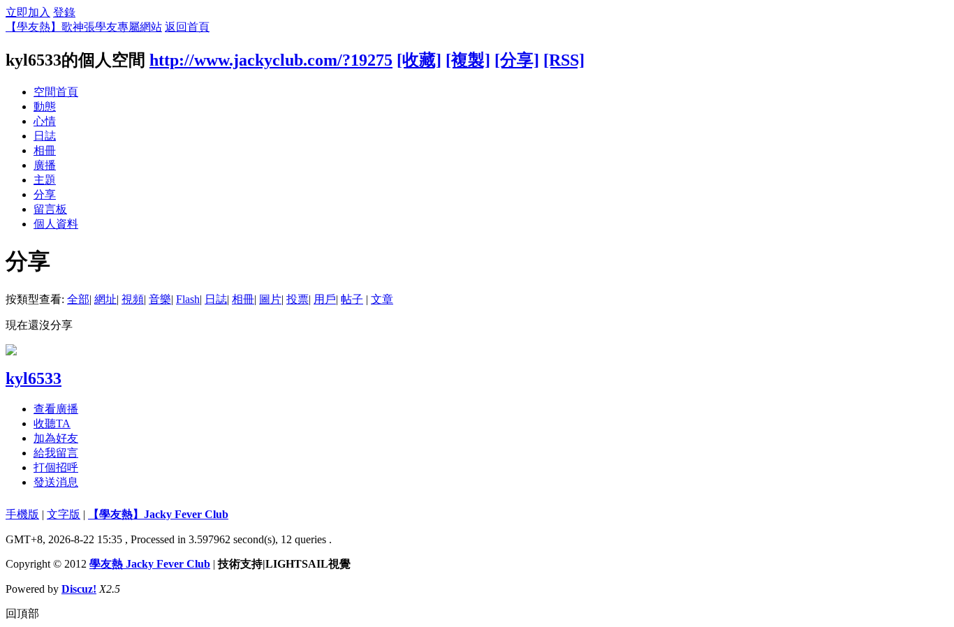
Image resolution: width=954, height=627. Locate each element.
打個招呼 (56, 467)
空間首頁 (56, 92)
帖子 (352, 299)
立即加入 (28, 12)
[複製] (468, 60)
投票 (297, 299)
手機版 (22, 514)
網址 (105, 299)
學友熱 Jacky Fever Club (149, 564)
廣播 (45, 165)
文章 (382, 299)
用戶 (325, 299)
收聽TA (52, 423)
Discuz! (78, 589)
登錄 (64, 12)
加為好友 (56, 438)
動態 (45, 106)
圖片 (270, 299)
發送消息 (56, 482)
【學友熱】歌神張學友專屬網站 (84, 27)
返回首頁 (187, 27)
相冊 (45, 150)
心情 (45, 121)
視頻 (133, 299)
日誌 (45, 136)
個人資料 (56, 224)
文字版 (63, 514)
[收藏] (419, 60)
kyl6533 (33, 378)
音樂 (160, 299)
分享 (45, 194)
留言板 (50, 209)
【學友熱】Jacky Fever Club (158, 514)
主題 (45, 180)
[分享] (516, 60)
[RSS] (564, 60)
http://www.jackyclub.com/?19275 (270, 60)
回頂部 (22, 613)
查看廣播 (56, 409)
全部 (78, 299)
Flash (188, 299)
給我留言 (56, 453)
